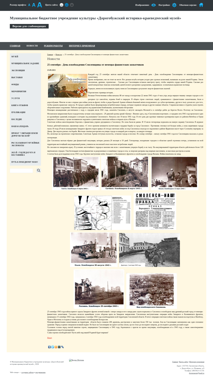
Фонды (15, 84)
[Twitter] (52, 347)
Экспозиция (18, 70)
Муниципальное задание (25, 63)
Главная (15, 46)
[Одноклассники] (56, 347)
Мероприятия (18, 91)
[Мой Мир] (59, 347)
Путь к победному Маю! (24, 162)
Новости (32, 46)
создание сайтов (27, 372)
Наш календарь (20, 126)
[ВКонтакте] (49, 347)
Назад (49, 338)
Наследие (16, 119)
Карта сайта (183, 362)
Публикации (18, 112)
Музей (14, 57)
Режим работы (53, 46)
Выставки (16, 77)
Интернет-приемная (82, 46)
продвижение (40, 372)
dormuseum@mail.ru (196, 373)
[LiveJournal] (62, 347)
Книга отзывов (19, 105)
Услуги (15, 98)
